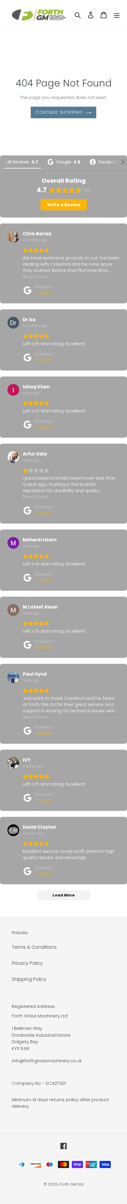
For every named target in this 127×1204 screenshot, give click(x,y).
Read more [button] (35, 276)
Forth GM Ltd (71, 1184)
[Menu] (116, 14)
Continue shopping (58, 112)
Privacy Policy (27, 963)
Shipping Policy (29, 979)
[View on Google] (13, 237)
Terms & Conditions (34, 947)
